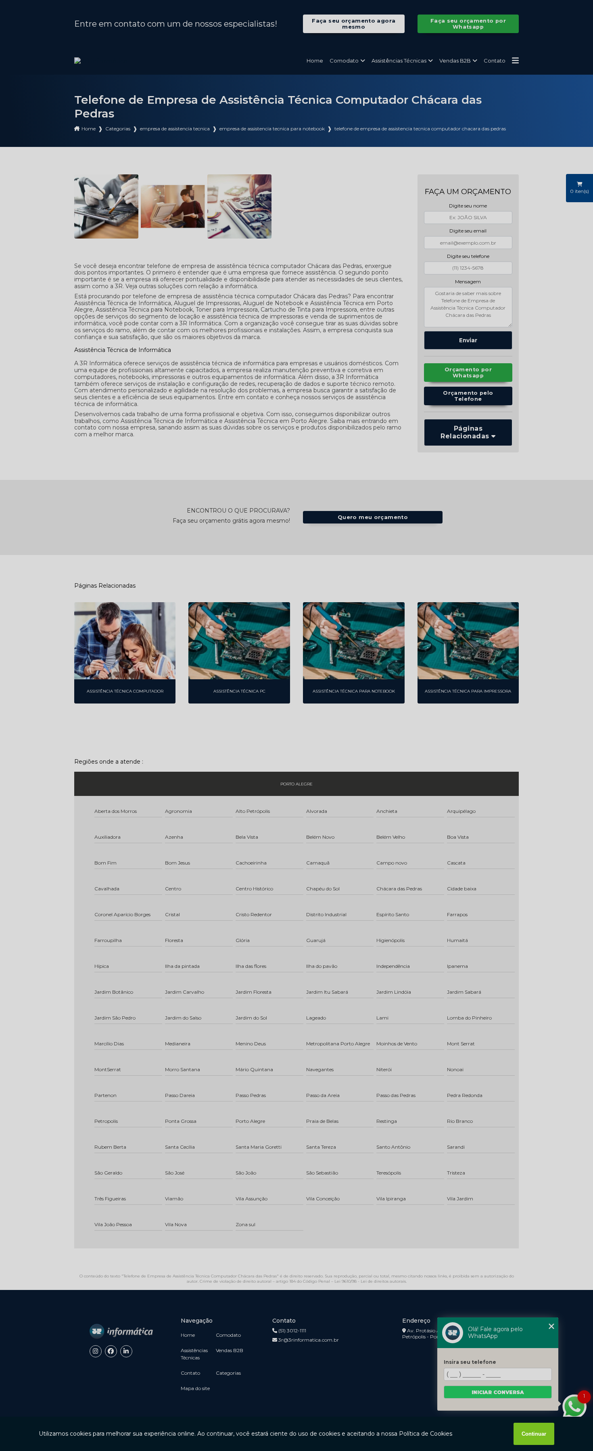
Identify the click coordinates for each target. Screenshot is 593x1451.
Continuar (534, 1434)
